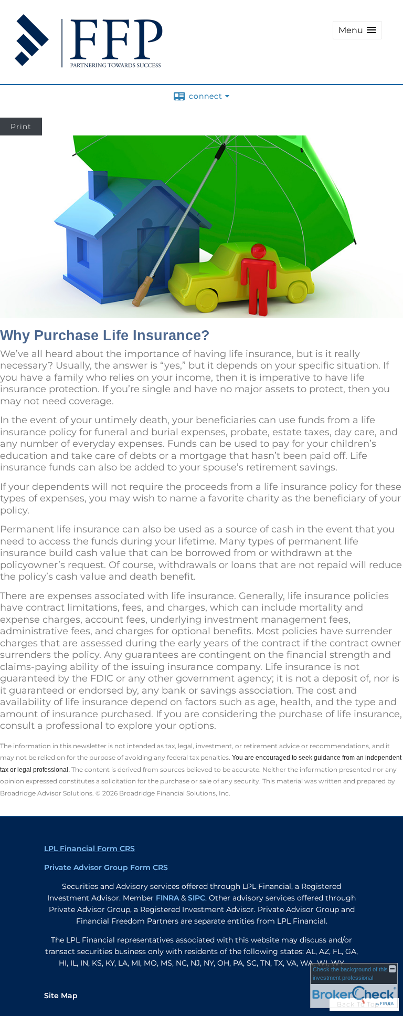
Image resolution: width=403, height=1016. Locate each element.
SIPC (196, 898)
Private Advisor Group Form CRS (106, 867)
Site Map (61, 995)
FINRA (167, 898)
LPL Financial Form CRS (89, 848)
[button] (357, 30)
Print (20, 126)
